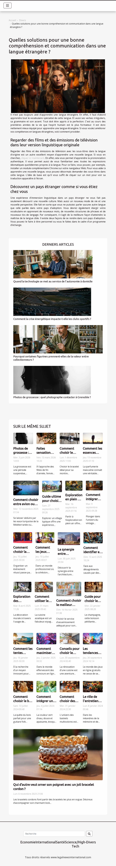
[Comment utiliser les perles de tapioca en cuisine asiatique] (44, 586)
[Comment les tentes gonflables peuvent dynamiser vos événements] (23, 638)
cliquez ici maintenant (32, 158)
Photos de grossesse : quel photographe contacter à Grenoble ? (52, 397)
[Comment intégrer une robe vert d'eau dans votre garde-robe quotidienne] (46, 686)
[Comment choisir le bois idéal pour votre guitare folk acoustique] (23, 686)
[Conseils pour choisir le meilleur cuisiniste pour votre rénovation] (70, 638)
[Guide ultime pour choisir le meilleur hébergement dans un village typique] (52, 486)
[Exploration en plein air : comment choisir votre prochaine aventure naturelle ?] (73, 485)
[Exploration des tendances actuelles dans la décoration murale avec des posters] (22, 586)
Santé (60, 842)
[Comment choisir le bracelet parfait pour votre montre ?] (70, 438)
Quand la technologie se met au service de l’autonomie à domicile (53, 281)
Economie (28, 842)
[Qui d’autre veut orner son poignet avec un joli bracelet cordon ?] (58, 754)
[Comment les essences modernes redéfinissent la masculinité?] (93, 438)
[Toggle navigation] (7, 5)
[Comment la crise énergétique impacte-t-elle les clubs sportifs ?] (52, 301)
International (46, 842)
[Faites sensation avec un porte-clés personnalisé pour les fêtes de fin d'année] (46, 438)
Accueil (12, 20)
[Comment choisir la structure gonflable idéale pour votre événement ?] (22, 537)
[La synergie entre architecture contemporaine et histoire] (69, 538)
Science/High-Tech (75, 844)
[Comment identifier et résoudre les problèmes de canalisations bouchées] (93, 537)
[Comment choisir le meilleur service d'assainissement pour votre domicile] (68, 588)
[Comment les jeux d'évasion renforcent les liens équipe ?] (45, 537)
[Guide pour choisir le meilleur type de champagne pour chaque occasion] (94, 586)
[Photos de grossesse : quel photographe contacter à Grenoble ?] (52, 379)
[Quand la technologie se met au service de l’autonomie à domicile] (53, 263)
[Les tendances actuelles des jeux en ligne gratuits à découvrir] (93, 638)
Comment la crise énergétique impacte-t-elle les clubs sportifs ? (52, 318)
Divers (22, 20)
